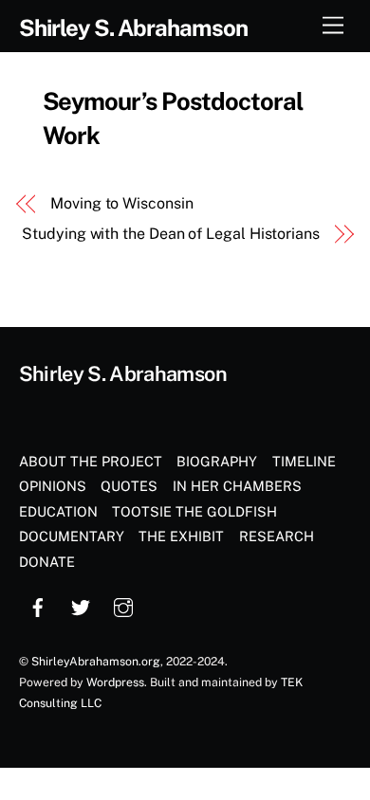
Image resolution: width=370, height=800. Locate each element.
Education (58, 511)
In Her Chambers (237, 486)
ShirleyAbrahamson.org (95, 661)
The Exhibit (181, 536)
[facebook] (38, 605)
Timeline (304, 461)
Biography (216, 461)
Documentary (71, 536)
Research (276, 536)
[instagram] (123, 605)
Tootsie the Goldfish (194, 511)
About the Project (90, 461)
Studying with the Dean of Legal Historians (171, 234)
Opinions (52, 486)
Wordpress (115, 682)
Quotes (129, 486)
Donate (47, 562)
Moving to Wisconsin (121, 203)
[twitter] (81, 605)
